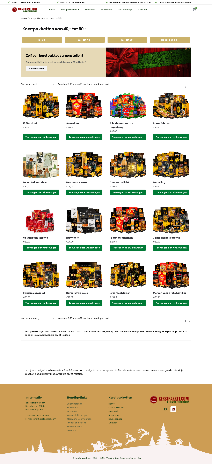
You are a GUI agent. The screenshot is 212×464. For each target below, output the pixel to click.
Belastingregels (74, 403)
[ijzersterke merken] (128, 220)
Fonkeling (159, 182)
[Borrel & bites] (171, 106)
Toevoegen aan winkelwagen (41, 137)
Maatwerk (90, 9)
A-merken (72, 123)
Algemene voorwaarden (79, 418)
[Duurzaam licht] (128, 165)
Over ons (71, 430)
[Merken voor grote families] (171, 275)
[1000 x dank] (41, 106)
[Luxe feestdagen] (128, 275)
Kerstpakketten (69, 9)
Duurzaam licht (119, 182)
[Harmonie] (84, 220)
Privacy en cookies (76, 422)
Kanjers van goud (34, 293)
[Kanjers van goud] (41, 275)
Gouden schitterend (35, 237)
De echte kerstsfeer (35, 182)
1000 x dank (30, 123)
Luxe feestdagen (120, 293)
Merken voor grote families (169, 293)
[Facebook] (165, 409)
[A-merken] (84, 106)
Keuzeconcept (125, 9)
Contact (142, 9)
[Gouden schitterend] (41, 220)
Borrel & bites (161, 123)
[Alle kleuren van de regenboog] (128, 106)
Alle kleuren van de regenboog (121, 125)
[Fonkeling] (171, 165)
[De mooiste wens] (84, 165)
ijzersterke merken (121, 237)
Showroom (106, 9)
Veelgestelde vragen (77, 415)
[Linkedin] (173, 409)
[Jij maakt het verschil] (171, 220)
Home (52, 9)
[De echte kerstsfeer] (41, 165)
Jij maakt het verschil (166, 237)
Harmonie (72, 237)
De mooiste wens (76, 182)
